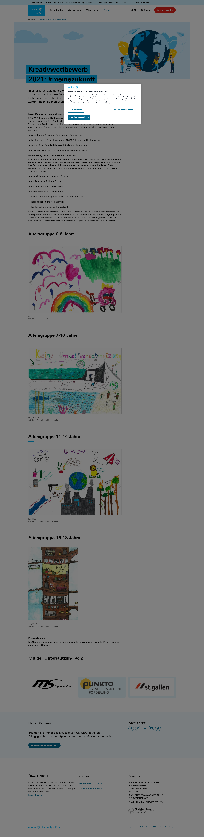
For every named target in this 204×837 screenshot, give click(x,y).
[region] (102, 104)
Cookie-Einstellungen (123, 110)
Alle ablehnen (76, 110)
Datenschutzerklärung (103, 103)
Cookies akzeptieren (79, 117)
